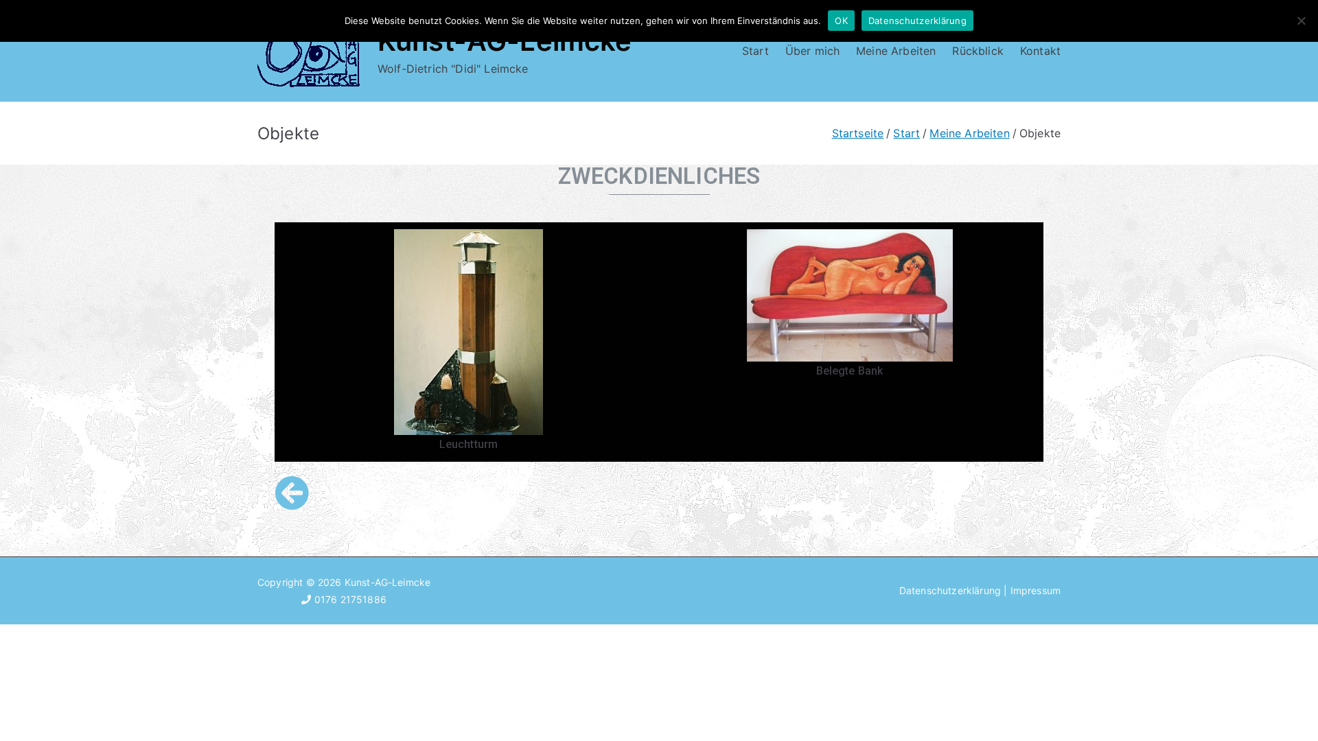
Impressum (1035, 590)
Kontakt (1040, 51)
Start (755, 51)
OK (841, 20)
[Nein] (1301, 20)
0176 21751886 (349, 599)
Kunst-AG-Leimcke (388, 582)
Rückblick (977, 51)
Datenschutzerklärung (950, 590)
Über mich (812, 51)
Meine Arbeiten (896, 51)
